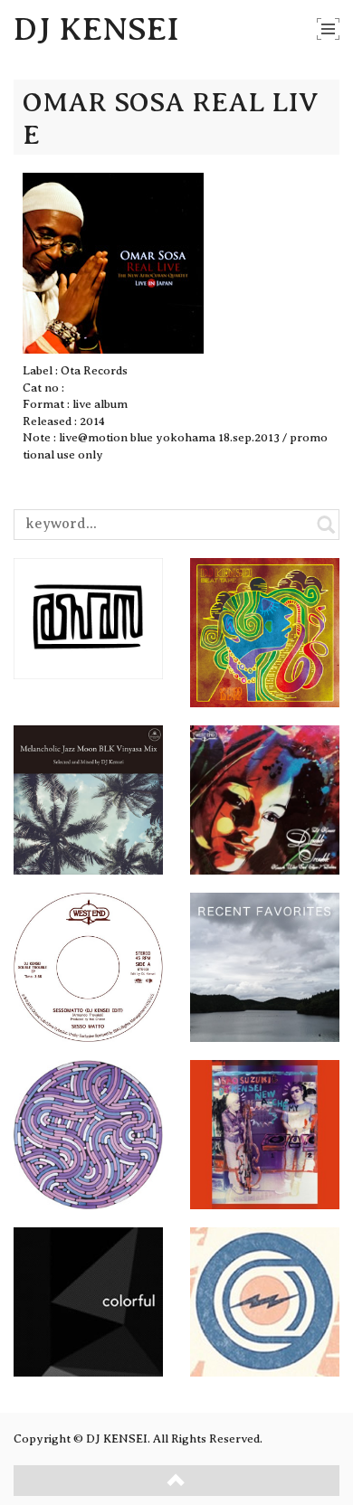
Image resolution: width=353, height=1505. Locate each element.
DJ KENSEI (96, 29)
